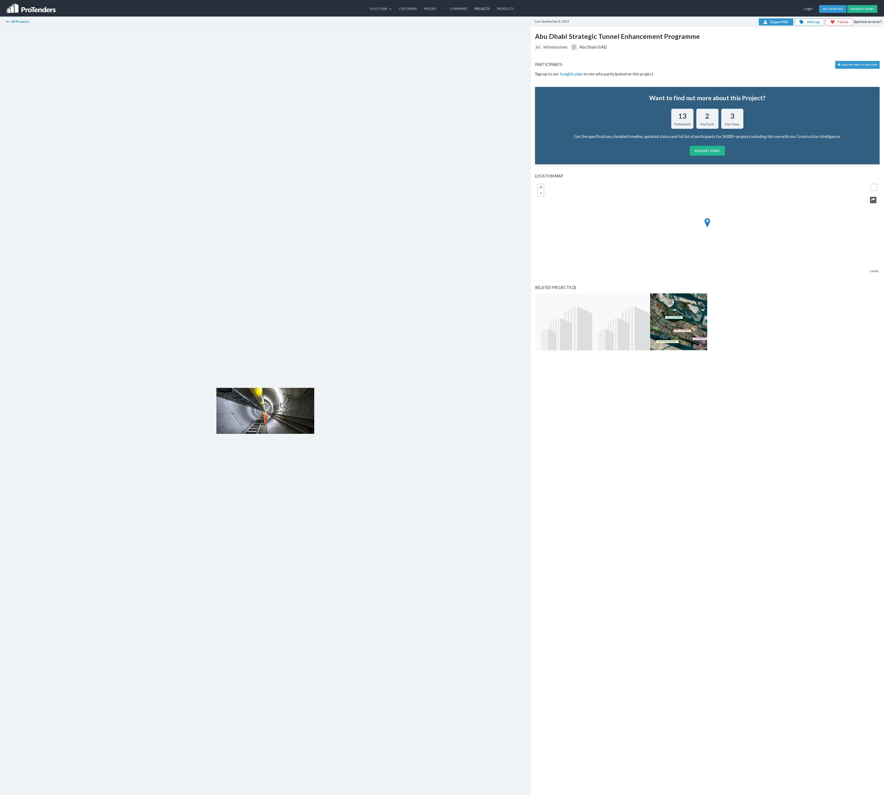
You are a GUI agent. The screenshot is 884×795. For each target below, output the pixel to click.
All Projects (20, 21)
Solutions (379, 9)
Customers (408, 9)
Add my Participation (859, 64)
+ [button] (541, 187)
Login (808, 9)
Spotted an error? (868, 22)
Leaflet (874, 271)
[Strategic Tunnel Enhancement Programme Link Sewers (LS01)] (621, 321)
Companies (459, 9)
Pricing (430, 9)
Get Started (833, 9)
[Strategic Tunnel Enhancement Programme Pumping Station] (563, 321)
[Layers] (874, 187)
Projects (482, 9)
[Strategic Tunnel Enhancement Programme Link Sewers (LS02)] (678, 321)
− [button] (541, 193)
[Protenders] (32, 6)
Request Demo (862, 9)
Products (505, 9)
